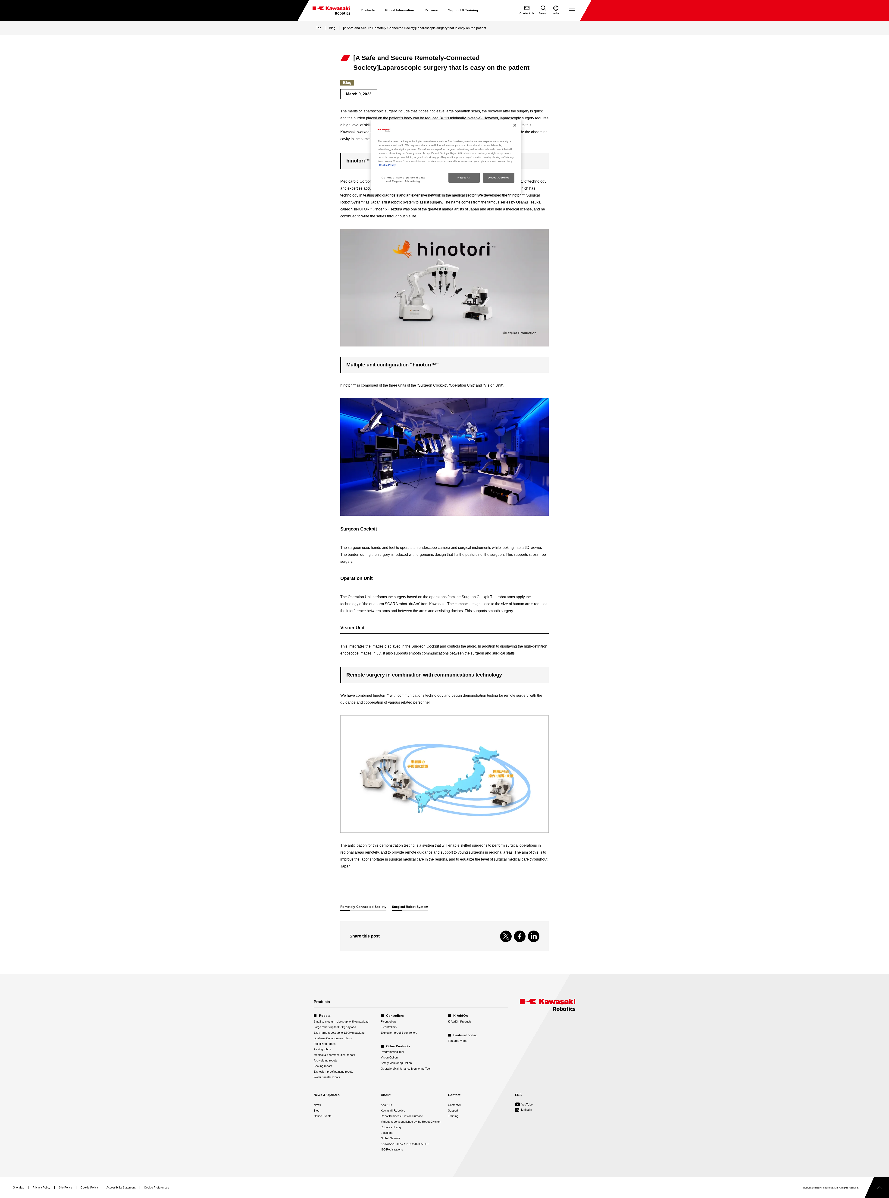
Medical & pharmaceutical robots (334, 1055)
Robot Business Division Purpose (402, 1116)
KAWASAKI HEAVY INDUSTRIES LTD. (405, 1144)
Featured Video (457, 1040)
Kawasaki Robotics (393, 1110)
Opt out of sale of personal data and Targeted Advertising (403, 179)
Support (453, 1110)
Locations (387, 1132)
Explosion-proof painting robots (333, 1071)
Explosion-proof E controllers (399, 1032)
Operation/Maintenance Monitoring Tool (406, 1068)
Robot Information (399, 10)
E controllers (389, 1027)
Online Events (322, 1116)
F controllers (388, 1021)
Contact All (454, 1105)
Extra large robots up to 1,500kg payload (339, 1032)
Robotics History (391, 1127)
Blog (332, 28)
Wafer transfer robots (327, 1077)
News (317, 1105)
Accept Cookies (498, 177)
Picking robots (323, 1049)
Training (453, 1116)
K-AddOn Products (459, 1021)
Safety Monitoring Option (396, 1063)
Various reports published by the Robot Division (411, 1121)
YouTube (524, 1105)
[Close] (515, 125)
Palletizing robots (324, 1043)
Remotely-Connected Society (363, 907)
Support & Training (463, 10)
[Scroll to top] (877, 1187)
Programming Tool (392, 1052)
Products (367, 10)
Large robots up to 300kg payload (335, 1027)
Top (318, 28)
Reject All (463, 177)
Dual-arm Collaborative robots (333, 1038)
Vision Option (389, 1057)
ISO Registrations (392, 1149)
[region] (446, 157)
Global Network (390, 1138)
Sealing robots (323, 1066)
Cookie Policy (387, 165)
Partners (431, 10)
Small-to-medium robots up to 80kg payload (341, 1021)
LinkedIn (526, 1109)
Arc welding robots (325, 1060)
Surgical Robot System (410, 907)
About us (386, 1105)
